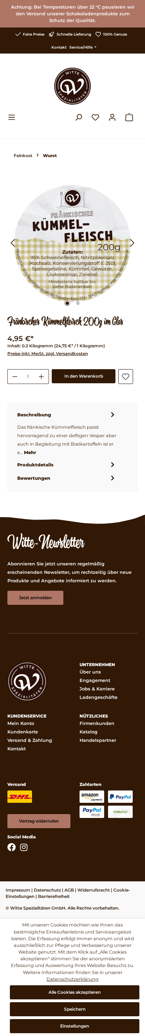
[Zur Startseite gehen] (72, 86)
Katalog (88, 731)
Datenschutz (47, 890)
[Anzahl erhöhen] (41, 376)
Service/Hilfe (81, 47)
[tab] (67, 433)
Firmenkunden (97, 723)
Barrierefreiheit (54, 896)
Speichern (75, 1009)
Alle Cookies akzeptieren (75, 992)
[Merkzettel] (95, 117)
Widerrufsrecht (93, 890)
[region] (72, 243)
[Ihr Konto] (112, 117)
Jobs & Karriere (97, 688)
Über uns (90, 672)
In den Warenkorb (83, 376)
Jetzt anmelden (35, 597)
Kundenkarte (22, 731)
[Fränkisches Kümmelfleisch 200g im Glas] (72, 243)
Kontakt (59, 47)
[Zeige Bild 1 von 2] (67, 303)
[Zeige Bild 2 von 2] (78, 303)
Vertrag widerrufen (39, 821)
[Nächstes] (132, 243)
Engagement (95, 680)
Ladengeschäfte (99, 697)
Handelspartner (98, 740)
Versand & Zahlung (29, 740)
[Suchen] (78, 117)
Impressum (18, 890)
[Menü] (13, 117)
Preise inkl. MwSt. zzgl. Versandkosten (47, 353)
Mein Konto (20, 723)
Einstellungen (74, 1026)
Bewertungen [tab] (33, 478)
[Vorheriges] (12, 243)
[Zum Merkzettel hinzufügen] (125, 376)
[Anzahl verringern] (14, 376)
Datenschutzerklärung (72, 979)
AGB (69, 890)
